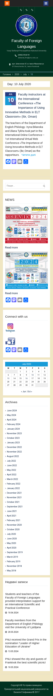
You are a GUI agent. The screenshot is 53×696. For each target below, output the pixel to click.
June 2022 (12, 465)
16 (26, 378)
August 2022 (13, 456)
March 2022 (12, 479)
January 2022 (13, 488)
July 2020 (11, 534)
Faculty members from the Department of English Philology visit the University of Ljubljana (24, 624)
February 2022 (13, 484)
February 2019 (13, 561)
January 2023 (13, 442)
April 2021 (11, 516)
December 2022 (14, 447)
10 (33, 375)
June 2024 (12, 410)
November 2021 (14, 497)
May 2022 (11, 470)
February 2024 (13, 424)
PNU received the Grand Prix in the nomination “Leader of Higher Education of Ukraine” (26, 643)
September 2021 (15, 506)
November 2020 (14, 525)
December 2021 (14, 493)
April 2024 (11, 420)
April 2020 (11, 548)
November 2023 (14, 433)
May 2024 (11, 415)
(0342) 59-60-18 (23, 55)
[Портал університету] (20, 10)
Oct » (29, 391)
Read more (11, 247)
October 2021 (13, 502)
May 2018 (11, 570)
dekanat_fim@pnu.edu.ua (28, 58)
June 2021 (12, 511)
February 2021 (13, 520)
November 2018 (14, 566)
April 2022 (11, 474)
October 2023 (13, 438)
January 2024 (13, 429)
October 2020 (13, 529)
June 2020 (12, 538)
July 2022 (11, 461)
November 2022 (14, 452)
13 (8, 378)
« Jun (23, 391)
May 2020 (11, 543)
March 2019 (12, 557)
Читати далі (28, 154)
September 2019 (15, 552)
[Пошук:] (25, 186)
